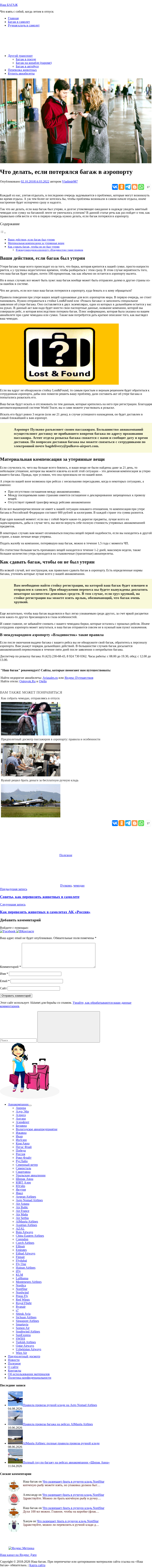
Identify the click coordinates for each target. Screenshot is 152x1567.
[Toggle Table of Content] (3, 232)
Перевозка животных (22, 70)
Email (5, 981)
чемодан (79, 885)
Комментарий (10, 966)
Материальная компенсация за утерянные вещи (36, 243)
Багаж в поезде (26, 59)
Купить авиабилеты (21, 73)
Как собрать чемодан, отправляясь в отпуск (30, 698)
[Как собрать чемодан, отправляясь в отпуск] (30, 734)
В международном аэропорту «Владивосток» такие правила (49, 249)
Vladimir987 (70, 181)
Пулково (66, 885)
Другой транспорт (20, 55)
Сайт (3, 988)
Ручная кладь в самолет (24, 25)
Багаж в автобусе (27, 66)
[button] (8, 931)
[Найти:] (18, 1040)
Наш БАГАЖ (9, 5)
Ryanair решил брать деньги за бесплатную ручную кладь (39, 780)
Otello (43, 681)
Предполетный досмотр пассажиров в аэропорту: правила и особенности (50, 739)
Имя (4, 973)
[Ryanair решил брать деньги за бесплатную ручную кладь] (30, 816)
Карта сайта (37, 1565)
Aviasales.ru (50, 677)
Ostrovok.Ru (27, 681)
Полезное (65, 855)
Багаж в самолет (19, 21)
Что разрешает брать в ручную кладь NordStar (73, 1481)
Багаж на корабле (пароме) (34, 62)
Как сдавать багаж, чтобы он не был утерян (34, 246)
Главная (13, 18)
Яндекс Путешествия (79, 677)
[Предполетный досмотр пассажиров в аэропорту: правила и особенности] (30, 775)
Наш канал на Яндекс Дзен (18, 1555)
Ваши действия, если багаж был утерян (31, 239)
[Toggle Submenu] (30, 1105)
